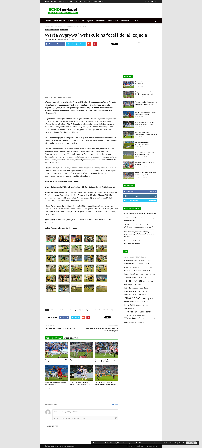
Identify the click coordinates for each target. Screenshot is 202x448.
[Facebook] (145, 1)
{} (81, 418)
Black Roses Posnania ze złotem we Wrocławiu (138, 227)
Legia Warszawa (148, 281)
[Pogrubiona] (54, 418)
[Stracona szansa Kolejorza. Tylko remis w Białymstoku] (128, 175)
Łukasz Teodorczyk (130, 322)
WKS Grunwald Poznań (148, 319)
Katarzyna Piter (143, 274)
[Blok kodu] (75, 418)
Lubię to (153, 191)
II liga (150, 267)
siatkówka (139, 305)
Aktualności (59, 21)
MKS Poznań (142, 295)
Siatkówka (100, 21)
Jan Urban (127, 270)
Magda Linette (130, 291)
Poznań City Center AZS (142, 301)
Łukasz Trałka (140, 322)
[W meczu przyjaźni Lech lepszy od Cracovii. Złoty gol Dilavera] (106, 350)
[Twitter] (152, 1)
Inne (136, 21)
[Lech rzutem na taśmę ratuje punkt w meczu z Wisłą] (128, 155)
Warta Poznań (64, 29)
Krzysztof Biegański (62, 310)
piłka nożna (98, 310)
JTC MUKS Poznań (137, 270)
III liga (52, 310)
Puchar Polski (129, 305)
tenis (148, 312)
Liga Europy (137, 285)
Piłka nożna (73, 21)
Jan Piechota (52, 39)
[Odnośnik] (78, 418)
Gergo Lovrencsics (134, 267)
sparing (145, 305)
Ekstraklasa (129, 264)
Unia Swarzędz (140, 315)
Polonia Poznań (129, 302)
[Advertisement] (119, 10)
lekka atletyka (128, 284)
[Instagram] (148, 1)
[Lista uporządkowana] (66, 418)
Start (48, 21)
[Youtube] (155, 1)
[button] (154, 20)
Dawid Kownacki (145, 260)
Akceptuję (191, 443)
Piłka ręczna (87, 21)
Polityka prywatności (98, 1)
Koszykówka (113, 21)
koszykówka (130, 277)
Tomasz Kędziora (129, 315)
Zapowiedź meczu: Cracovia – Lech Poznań (60, 328)
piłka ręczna (147, 298)
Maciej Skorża (143, 288)
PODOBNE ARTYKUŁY (54, 338)
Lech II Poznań (144, 277)
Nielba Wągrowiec (87, 310)
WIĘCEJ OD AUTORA (71, 338)
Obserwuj (152, 196)
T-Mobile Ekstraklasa (134, 312)
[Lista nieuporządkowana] (69, 418)
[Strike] (63, 418)
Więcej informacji (179, 443)
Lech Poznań (133, 281)
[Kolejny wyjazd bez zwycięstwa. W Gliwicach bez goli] (56, 373)
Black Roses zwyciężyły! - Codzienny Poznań (138, 225)
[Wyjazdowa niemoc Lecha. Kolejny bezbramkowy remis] (81, 350)
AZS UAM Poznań (140, 257)
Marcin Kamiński (142, 291)
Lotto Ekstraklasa (131, 288)
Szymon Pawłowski (130, 308)
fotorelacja (151, 264)
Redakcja (78, 1)
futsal (126, 267)
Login (116, 405)
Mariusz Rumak (130, 295)
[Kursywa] (57, 418)
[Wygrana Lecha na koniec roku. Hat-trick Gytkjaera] (56, 350)
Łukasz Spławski (75, 310)
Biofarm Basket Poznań (131, 260)
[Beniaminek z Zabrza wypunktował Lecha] (128, 145)
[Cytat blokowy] (72, 418)
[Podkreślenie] (60, 418)
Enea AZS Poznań (141, 264)
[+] (84, 418)
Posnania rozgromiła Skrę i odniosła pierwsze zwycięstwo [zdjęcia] (102, 330)
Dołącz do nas (86, 1)
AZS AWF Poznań (129, 257)
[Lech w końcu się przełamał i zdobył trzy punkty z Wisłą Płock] (81, 373)
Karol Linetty (147, 271)
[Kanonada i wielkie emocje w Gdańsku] (128, 165)
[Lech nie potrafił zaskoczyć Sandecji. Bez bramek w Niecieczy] (106, 373)
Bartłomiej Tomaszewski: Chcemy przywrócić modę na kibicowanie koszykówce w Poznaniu (139, 234)
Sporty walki (126, 21)
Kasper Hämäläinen (131, 274)
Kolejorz (152, 274)
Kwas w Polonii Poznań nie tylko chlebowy (143, 213)
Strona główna (49, 26)
